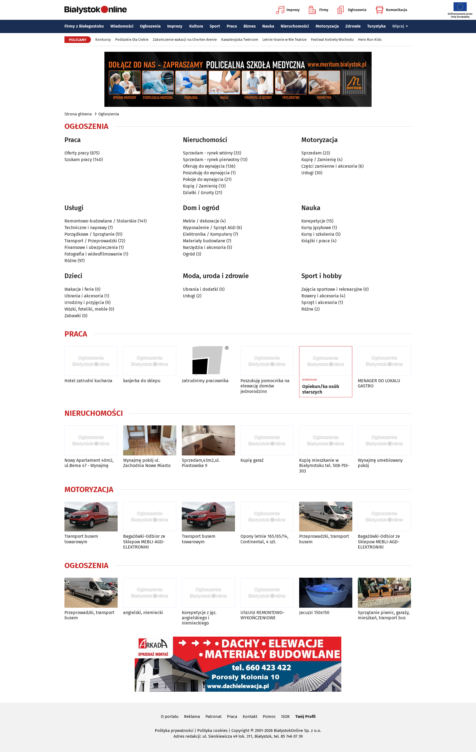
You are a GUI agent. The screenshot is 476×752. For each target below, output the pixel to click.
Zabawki (72, 315)
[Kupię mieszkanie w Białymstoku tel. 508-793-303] (325, 440)
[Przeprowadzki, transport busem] (325, 517)
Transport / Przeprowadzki (90, 240)
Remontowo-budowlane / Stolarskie (100, 221)
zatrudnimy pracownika (205, 380)
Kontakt (250, 716)
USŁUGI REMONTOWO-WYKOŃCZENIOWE (262, 615)
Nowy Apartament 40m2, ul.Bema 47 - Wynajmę (88, 463)
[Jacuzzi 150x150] (325, 593)
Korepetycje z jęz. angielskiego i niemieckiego (199, 618)
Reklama (192, 716)
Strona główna (78, 114)
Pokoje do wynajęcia (203, 179)
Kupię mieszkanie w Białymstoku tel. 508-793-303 (324, 465)
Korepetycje (313, 221)
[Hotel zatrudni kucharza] (91, 361)
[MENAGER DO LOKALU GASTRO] (384, 361)
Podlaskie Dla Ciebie (131, 39)
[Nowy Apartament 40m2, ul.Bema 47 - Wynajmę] (91, 440)
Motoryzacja (327, 26)
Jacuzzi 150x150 (314, 612)
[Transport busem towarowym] (91, 517)
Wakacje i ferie (79, 289)
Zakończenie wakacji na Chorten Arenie (185, 39)
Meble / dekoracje (201, 221)
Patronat (213, 716)
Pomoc (269, 716)
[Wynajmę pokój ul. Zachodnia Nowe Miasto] (149, 440)
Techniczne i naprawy (85, 227)
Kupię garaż (252, 460)
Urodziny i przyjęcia (84, 302)
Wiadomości (121, 26)
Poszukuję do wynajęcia (206, 172)
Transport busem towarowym (81, 539)
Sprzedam (311, 153)
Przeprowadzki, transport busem (324, 539)
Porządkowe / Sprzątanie (89, 234)
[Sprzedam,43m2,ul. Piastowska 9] (208, 440)
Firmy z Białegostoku (84, 26)
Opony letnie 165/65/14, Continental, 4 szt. (264, 539)
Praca (232, 26)
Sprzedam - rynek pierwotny (211, 159)
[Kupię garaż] (267, 440)
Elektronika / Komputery (207, 234)
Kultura (196, 26)
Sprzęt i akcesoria (319, 302)
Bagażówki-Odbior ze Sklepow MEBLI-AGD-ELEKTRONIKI (144, 541)
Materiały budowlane (204, 240)
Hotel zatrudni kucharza (88, 380)
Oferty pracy (76, 153)
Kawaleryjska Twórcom (239, 39)
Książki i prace (315, 240)
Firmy (323, 10)
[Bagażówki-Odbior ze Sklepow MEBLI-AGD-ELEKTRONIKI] (149, 517)
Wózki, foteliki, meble (86, 309)
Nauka (268, 26)
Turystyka (376, 26)
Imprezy (293, 10)
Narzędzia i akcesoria (204, 247)
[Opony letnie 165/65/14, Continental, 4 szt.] (267, 517)
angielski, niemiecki (143, 612)
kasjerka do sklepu (141, 380)
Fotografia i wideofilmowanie (93, 254)
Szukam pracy (78, 159)
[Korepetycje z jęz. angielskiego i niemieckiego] (208, 593)
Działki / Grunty (198, 192)
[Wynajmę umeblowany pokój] (384, 440)
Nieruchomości (295, 26)
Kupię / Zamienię (200, 186)
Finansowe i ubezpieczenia (91, 247)
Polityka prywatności (174, 730)
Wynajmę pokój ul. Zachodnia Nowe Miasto (147, 463)
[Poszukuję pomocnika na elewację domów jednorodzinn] (267, 361)
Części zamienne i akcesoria (329, 166)
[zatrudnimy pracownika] (208, 361)
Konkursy (103, 39)
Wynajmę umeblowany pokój (380, 463)
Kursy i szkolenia (317, 234)
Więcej (398, 26)
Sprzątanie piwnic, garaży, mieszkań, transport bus (384, 615)
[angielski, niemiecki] (149, 593)
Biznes (250, 26)
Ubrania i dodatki (200, 289)
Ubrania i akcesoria (83, 295)
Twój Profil (305, 716)
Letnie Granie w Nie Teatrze (285, 39)
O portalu (169, 716)
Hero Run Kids (370, 39)
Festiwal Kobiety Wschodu (332, 39)
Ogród (189, 254)
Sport (215, 26)
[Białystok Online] (95, 10)
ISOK (285, 716)
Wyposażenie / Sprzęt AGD (209, 227)
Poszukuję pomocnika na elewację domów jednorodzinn (265, 386)
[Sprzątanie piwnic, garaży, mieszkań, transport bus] (384, 593)
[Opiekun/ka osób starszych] (325, 361)
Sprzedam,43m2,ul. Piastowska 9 (201, 463)
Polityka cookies (212, 730)
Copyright (240, 730)
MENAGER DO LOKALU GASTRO (379, 383)
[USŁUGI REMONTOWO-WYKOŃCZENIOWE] (267, 593)
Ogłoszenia (357, 10)
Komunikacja (396, 10)
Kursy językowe (316, 227)
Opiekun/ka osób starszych (320, 389)
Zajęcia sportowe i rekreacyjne (331, 289)
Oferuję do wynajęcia (204, 166)
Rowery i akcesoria (320, 295)
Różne (70, 260)
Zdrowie (353, 26)
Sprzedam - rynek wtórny (208, 153)
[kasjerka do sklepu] (149, 361)
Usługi (307, 172)
